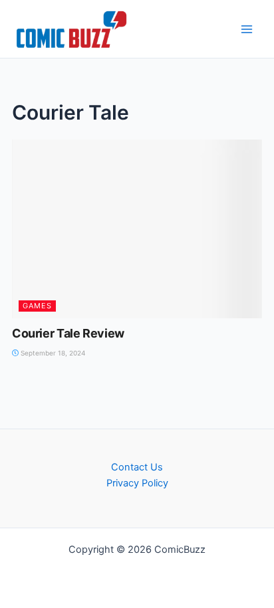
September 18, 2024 (52, 353)
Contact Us (137, 467)
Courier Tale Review (68, 333)
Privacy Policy (137, 483)
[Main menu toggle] (247, 29)
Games (37, 305)
